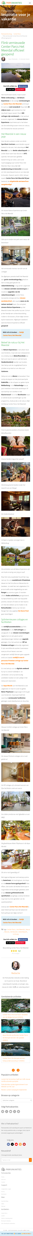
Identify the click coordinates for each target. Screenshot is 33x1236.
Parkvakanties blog (6, 34)
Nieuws (6, 932)
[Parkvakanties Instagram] (14, 1111)
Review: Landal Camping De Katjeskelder (14, 1090)
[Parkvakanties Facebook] (3, 1111)
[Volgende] (18, 1071)
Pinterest (20, 89)
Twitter (11, 89)
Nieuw (28, 929)
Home (2, 1177)
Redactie (15, 973)
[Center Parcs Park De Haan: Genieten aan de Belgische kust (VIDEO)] (15, 1005)
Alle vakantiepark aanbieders (8, 1223)
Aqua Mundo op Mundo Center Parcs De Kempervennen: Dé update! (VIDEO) (15, 1037)
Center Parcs (17, 34)
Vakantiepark (22, 932)
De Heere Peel (23, 611)
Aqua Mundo (7, 686)
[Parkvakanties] (16, 1169)
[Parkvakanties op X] (7, 1111)
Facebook (23, 86)
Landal (2, 1216)
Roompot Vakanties (6, 1221)
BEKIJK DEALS (27, 1233)
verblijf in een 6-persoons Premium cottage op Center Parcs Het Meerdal (14, 660)
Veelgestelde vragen (6, 1189)
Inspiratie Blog (4, 1201)
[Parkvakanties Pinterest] (18, 1111)
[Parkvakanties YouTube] (11, 1111)
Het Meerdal (20, 929)
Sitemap (3, 1206)
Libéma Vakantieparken (6, 1218)
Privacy (3, 1191)
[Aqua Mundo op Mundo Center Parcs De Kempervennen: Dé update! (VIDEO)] (15, 1026)
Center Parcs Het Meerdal (12, 104)
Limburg (15, 934)
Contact (3, 1182)
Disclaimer (3, 1194)
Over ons (3, 1179)
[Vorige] (13, 1071)
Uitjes (2, 1203)
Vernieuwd (13, 932)
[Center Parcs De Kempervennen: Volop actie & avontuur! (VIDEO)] (15, 1049)
